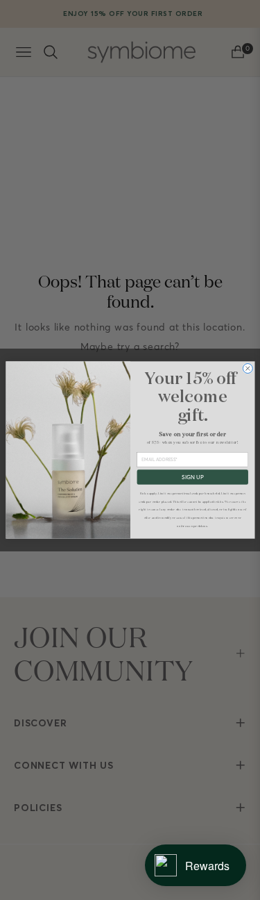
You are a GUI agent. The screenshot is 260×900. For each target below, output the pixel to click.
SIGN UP (192, 477)
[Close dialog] (247, 369)
